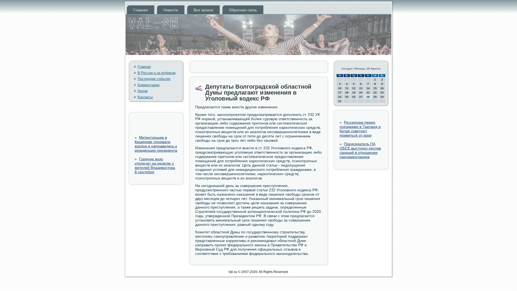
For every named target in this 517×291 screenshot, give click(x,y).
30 (382, 96)
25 (346, 96)
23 (382, 92)
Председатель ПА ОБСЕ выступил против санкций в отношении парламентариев (360, 150)
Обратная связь (243, 10)
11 (346, 88)
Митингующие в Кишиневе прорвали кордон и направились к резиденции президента (156, 144)
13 (360, 88)
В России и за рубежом (157, 73)
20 (360, 92)
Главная (140, 10)
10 (339, 88)
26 (353, 96)
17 (339, 92)
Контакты (145, 97)
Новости (170, 10)
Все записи (203, 10)
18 (346, 92)
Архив (143, 91)
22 (375, 92)
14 (368, 88)
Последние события (154, 79)
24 (339, 96)
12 (353, 88)
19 (353, 92)
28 (368, 96)
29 (375, 96)
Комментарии (148, 85)
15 (375, 88)
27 (360, 96)
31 (339, 101)
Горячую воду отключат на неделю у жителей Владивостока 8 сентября (155, 165)
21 (368, 92)
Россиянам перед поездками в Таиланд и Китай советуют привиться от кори (360, 128)
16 (382, 88)
